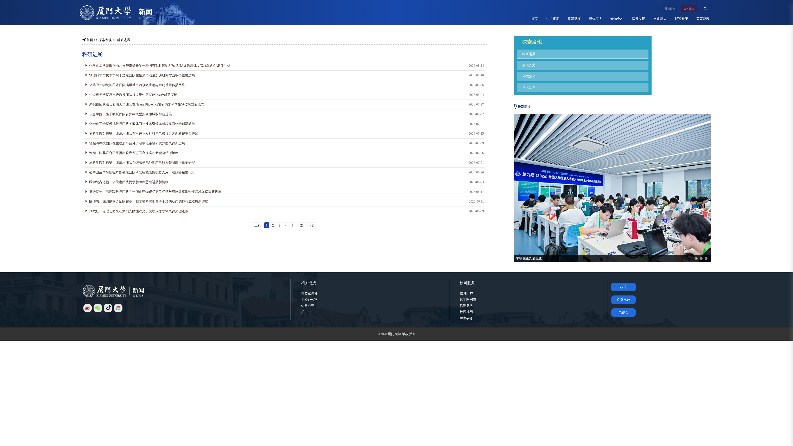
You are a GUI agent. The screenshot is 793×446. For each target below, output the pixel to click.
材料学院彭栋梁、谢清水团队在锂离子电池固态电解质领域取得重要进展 (142, 162)
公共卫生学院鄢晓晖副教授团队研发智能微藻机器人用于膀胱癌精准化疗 (142, 172)
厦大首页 (670, 8)
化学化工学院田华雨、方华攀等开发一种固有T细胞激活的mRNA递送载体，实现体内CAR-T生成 (159, 65)
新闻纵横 (574, 18)
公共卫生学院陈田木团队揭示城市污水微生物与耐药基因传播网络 (137, 85)
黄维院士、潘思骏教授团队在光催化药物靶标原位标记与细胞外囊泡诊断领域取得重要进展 (155, 191)
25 (302, 225)
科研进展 (123, 40)
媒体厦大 (595, 18)
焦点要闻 (552, 18)
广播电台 (623, 299)
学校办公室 (309, 299)
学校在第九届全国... (530, 258)
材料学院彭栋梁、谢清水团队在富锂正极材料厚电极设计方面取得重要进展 (143, 133)
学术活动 (528, 87)
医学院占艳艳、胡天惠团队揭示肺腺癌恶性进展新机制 (129, 182)
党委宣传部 (309, 293)
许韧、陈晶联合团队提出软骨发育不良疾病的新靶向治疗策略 (133, 153)
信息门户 (466, 293)
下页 (311, 225)
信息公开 (307, 305)
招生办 (306, 312)
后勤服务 (466, 305)
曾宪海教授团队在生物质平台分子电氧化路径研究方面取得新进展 (137, 143)
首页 (534, 18)
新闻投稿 (689, 8)
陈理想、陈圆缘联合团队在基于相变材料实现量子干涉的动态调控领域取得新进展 (148, 201)
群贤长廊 (681, 18)
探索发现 (638, 18)
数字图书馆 (468, 299)
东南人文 (528, 65)
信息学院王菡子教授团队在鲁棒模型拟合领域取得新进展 (130, 114)
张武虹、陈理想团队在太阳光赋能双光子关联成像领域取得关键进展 (138, 211)
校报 (623, 287)
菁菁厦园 (703, 18)
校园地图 (466, 312)
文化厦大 (660, 18)
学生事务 (466, 318)
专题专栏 (617, 18)
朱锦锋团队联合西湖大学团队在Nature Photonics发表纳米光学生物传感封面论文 (146, 104)
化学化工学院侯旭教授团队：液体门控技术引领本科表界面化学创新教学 (142, 124)
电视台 (623, 312)
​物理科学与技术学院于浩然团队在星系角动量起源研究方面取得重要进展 (142, 75)
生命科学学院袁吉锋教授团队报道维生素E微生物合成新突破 (133, 94)
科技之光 (528, 76)
